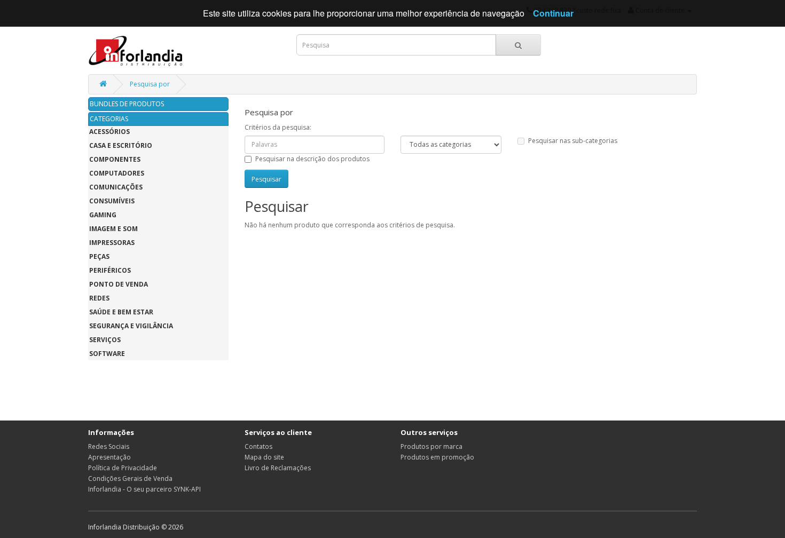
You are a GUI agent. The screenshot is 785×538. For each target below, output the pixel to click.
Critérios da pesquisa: (278, 127)
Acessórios (109, 131)
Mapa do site (264, 457)
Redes (99, 298)
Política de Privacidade (122, 467)
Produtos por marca (431, 446)
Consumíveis (112, 200)
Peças (99, 256)
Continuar (553, 13)
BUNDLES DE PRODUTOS (127, 103)
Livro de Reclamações (278, 467)
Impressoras (112, 242)
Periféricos (110, 270)
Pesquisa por (150, 84)
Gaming (102, 214)
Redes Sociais (108, 446)
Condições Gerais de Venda (130, 478)
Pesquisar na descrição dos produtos (312, 158)
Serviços (105, 339)
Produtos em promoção (437, 457)
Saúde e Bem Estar (121, 312)
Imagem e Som (113, 228)
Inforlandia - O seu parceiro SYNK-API (144, 489)
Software (107, 353)
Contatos (258, 446)
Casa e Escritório (120, 145)
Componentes (114, 159)
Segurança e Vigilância (131, 325)
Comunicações (116, 187)
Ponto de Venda (118, 284)
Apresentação (109, 457)
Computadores (116, 173)
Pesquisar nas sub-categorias (572, 140)
